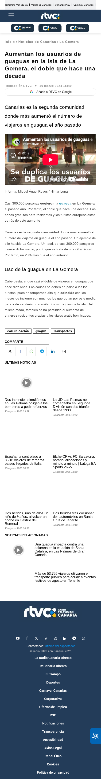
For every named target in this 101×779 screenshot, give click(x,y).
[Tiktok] (45, 638)
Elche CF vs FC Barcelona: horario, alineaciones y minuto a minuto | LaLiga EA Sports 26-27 (74, 461)
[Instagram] (55, 638)
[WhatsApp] (31, 351)
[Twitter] (36, 638)
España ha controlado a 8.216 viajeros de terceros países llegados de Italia (24, 459)
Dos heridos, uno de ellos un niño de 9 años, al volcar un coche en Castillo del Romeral (26, 518)
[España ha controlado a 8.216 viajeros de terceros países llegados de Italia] (26, 439)
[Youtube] (17, 638)
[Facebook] (20, 351)
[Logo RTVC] (50, 16)
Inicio (10, 42)
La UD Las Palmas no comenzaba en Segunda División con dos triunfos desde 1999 (71, 405)
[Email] (63, 351)
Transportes (62, 331)
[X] (9, 351)
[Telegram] (42, 351)
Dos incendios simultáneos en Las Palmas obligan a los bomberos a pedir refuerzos (26, 403)
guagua (64, 203)
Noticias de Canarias (37, 42)
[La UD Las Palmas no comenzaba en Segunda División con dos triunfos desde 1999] (74, 383)
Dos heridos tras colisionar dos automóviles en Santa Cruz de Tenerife (73, 516)
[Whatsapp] (83, 638)
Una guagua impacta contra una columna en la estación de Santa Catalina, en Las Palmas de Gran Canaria (60, 549)
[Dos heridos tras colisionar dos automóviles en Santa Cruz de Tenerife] (74, 496)
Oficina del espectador (60, 646)
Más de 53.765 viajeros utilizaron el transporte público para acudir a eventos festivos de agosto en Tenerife (65, 576)
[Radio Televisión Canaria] (50, 611)
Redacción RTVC (19, 85)
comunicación (18, 331)
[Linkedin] (52, 351)
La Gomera (69, 42)
